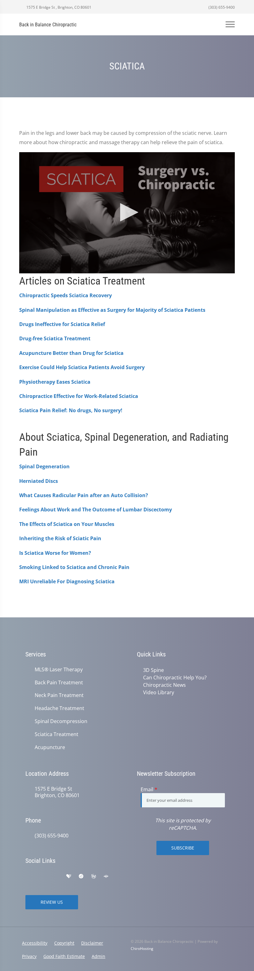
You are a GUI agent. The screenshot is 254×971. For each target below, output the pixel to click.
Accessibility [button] (34, 943)
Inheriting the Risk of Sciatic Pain (60, 538)
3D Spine (153, 670)
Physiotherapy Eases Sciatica (54, 381)
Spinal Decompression (61, 721)
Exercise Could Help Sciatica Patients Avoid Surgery (82, 367)
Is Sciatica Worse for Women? (55, 552)
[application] (127, 213)
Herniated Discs (38, 481)
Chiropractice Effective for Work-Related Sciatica (78, 396)
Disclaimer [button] (92, 943)
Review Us (52, 902)
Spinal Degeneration (44, 466)
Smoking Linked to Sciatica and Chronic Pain (74, 567)
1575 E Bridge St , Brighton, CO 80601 (58, 7)
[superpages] (105, 876)
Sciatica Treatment (56, 734)
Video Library (158, 692)
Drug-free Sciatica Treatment (54, 338)
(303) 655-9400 (221, 7)
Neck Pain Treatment (59, 695)
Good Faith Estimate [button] (64, 956)
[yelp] (56, 876)
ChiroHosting (142, 948)
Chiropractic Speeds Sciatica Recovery (65, 295)
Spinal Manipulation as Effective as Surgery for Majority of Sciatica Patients (112, 310)
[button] (127, 212)
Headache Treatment (59, 708)
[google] (28, 876)
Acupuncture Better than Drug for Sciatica (71, 353)
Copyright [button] (64, 943)
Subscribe (182, 848)
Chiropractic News (164, 685)
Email (149, 789)
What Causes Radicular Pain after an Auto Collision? (83, 495)
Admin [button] (98, 956)
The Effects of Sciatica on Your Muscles (66, 524)
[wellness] (93, 876)
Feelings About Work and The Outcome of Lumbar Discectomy (95, 509)
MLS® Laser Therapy (59, 669)
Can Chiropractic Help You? (175, 677)
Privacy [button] (29, 956)
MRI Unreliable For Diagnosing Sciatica (67, 581)
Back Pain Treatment (59, 682)
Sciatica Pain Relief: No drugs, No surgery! (70, 410)
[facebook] (42, 876)
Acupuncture (50, 747)
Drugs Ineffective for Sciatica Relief (62, 324)
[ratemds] (81, 876)
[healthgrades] (68, 876)
